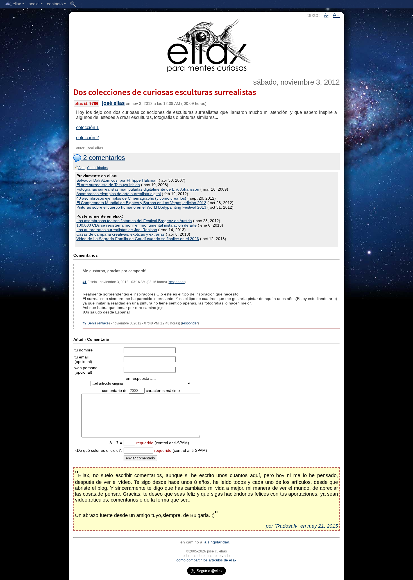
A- (326, 15)
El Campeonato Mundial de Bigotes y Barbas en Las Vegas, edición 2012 (141, 202)
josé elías (113, 103)
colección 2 (87, 137)
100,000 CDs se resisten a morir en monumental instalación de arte (136, 225)
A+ (336, 15)
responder (177, 282)
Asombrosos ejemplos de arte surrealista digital (118, 193)
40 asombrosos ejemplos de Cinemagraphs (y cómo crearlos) (131, 198)
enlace (103, 323)
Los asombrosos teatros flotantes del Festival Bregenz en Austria (134, 220)
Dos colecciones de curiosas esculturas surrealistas (164, 92)
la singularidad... (218, 542)
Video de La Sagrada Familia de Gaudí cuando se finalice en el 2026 (137, 238)
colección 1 (87, 127)
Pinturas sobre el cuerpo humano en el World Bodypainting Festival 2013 (141, 207)
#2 (85, 323)
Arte (81, 168)
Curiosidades (97, 168)
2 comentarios (103, 157)
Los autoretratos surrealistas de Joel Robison (116, 229)
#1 (85, 282)
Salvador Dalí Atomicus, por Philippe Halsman (117, 180)
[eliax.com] (206, 44)
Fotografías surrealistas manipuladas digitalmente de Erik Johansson (137, 189)
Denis (91, 323)
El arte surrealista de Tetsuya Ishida (108, 184)
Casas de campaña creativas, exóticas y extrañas (120, 234)
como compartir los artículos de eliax (206, 560)
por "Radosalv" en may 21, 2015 (302, 526)
